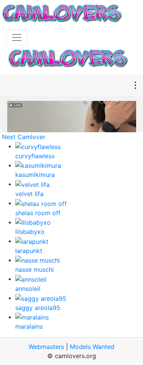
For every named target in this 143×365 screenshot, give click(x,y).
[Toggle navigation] (16, 37)
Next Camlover (23, 137)
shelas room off (38, 213)
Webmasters (46, 346)
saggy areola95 (37, 307)
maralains (29, 326)
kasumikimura (35, 174)
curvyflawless (35, 156)
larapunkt (28, 251)
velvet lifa (29, 194)
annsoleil (27, 288)
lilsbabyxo (30, 231)
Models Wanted (92, 346)
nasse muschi (34, 269)
